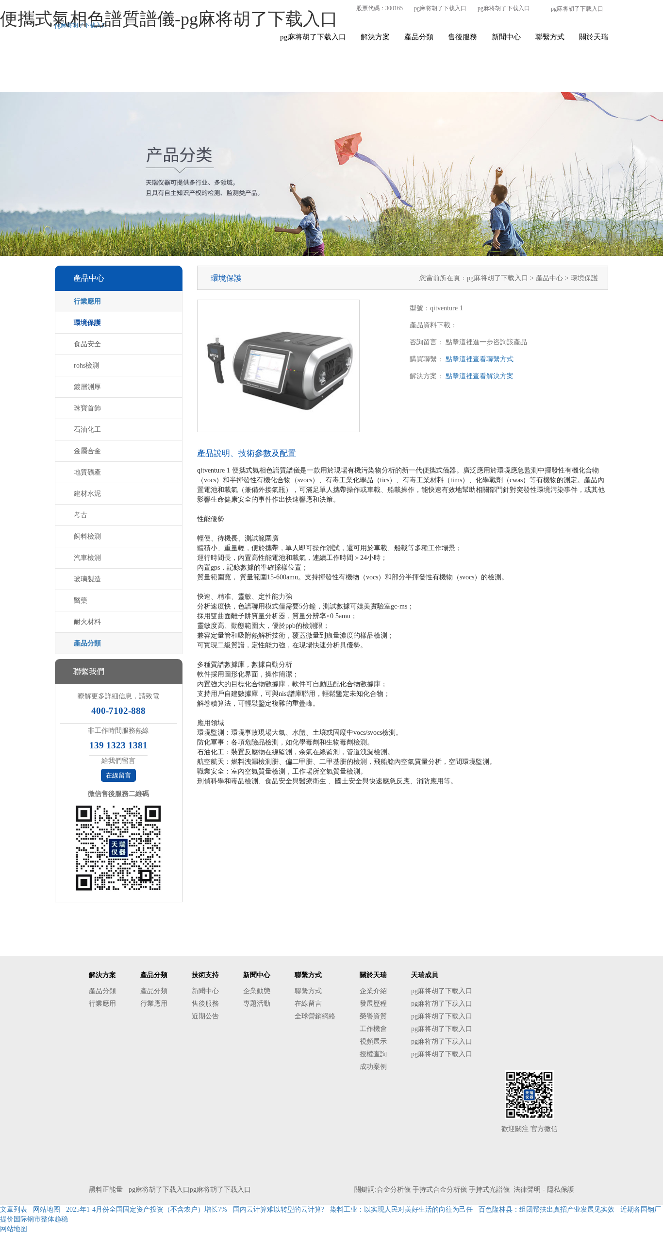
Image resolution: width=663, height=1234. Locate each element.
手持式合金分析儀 (440, 1189)
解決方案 (375, 37)
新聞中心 (506, 37)
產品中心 (550, 278)
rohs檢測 (86, 365)
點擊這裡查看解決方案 (480, 376)
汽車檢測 (87, 557)
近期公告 (205, 1016)
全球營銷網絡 (315, 1016)
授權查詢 (373, 1054)
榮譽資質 (373, 1016)
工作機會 (373, 1028)
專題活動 (256, 1003)
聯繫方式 (549, 37)
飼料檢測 (87, 536)
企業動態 (256, 991)
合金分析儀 (394, 1189)
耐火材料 (87, 621)
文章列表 (13, 1209)
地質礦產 (87, 472)
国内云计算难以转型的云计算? (278, 1209)
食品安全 (87, 344)
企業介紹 (373, 991)
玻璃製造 (87, 579)
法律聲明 (527, 1189)
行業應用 (87, 301)
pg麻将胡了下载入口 (440, 8)
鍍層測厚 (87, 386)
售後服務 (462, 37)
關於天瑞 (593, 37)
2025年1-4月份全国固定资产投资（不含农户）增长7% (146, 1209)
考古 (80, 515)
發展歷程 (373, 1003)
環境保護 (87, 322)
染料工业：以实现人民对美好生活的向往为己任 (401, 1209)
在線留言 (118, 775)
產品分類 (418, 37)
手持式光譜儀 (489, 1189)
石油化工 (87, 429)
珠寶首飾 (87, 408)
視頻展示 (373, 1041)
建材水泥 (87, 493)
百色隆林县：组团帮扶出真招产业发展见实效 (546, 1209)
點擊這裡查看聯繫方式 (480, 359)
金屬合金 (87, 451)
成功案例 (373, 1066)
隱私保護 (560, 1189)
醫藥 (80, 600)
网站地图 (46, 1209)
